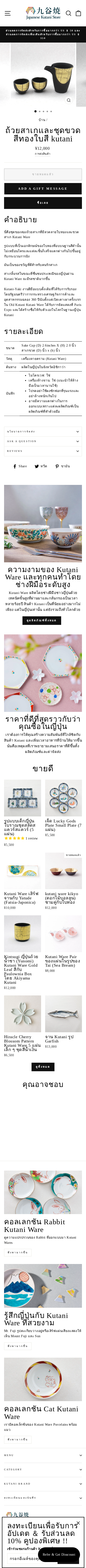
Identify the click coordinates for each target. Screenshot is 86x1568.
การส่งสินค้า (42, 153)
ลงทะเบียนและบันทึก (20, 1497)
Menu (9, 1455)
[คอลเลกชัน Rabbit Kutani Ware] (43, 1192)
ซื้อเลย (43, 202)
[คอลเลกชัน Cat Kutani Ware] (43, 1379)
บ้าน (42, 120)
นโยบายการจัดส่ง (21, 431)
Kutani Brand (17, 1483)
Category (13, 1469)
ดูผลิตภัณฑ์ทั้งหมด (42, 620)
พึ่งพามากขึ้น (18, 1252)
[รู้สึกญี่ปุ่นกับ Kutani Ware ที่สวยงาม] (43, 1285)
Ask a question (22, 441)
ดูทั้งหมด (43, 1066)
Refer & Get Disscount (59, 1554)
